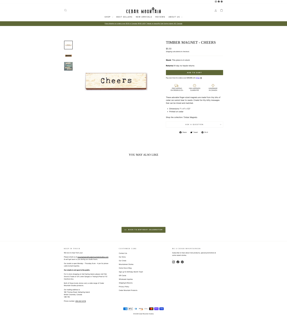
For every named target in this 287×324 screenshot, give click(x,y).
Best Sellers (124, 17)
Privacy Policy (124, 286)
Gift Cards (122, 275)
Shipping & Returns (126, 283)
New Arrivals (144, 17)
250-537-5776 (80, 301)
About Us (175, 17)
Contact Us (123, 253)
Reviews (160, 17)
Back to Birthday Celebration (145, 229)
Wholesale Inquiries (126, 279)
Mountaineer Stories (126, 264)
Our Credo (122, 261)
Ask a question (194, 124)
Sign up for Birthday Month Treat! (131, 272)
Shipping (169, 51)
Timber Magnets (190, 117)
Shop (108, 17)
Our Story (122, 257)
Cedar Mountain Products (128, 290)
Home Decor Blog (125, 268)
